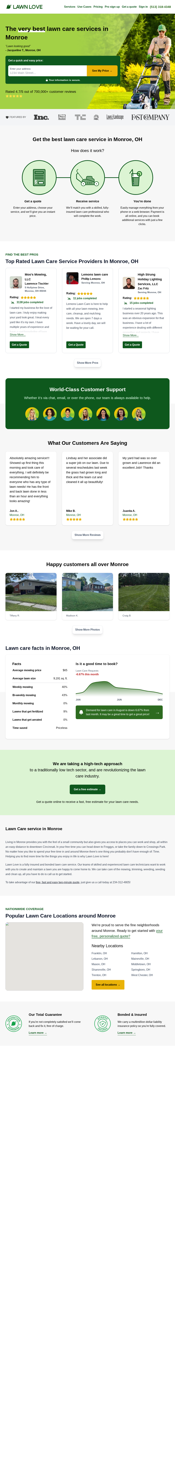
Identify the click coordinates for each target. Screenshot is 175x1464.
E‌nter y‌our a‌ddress (20, 68)
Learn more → (38, 1032)
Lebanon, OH (100, 958)
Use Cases (84, 6)
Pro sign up (112, 6)
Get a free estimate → (87, 789)
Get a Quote (19, 344)
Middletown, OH (141, 964)
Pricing (98, 6)
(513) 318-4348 (160, 7)
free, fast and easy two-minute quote (57, 882)
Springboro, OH (140, 969)
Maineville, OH (140, 958)
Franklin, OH (99, 953)
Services (69, 6)
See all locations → (108, 984)
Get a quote (129, 6)
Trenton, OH (99, 975)
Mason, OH (98, 964)
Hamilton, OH (139, 953)
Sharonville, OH (101, 969)
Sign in (143, 6)
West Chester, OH (142, 975)
